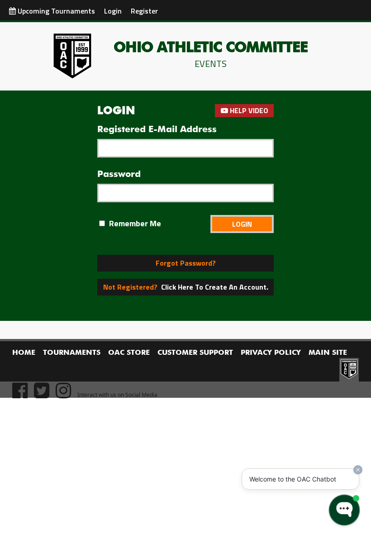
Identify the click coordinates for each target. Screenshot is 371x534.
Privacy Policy (271, 353)
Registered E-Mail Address (157, 129)
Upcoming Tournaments (55, 10)
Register (144, 10)
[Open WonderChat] (344, 510)
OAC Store (129, 353)
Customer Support (195, 353)
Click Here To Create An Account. (185, 286)
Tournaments (71, 353)
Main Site (328, 353)
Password (119, 174)
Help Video (248, 110)
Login (113, 10)
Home (23, 353)
